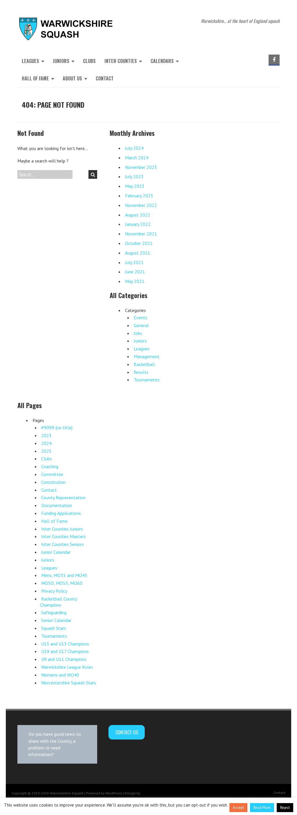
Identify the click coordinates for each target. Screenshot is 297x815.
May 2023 (134, 186)
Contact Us (126, 732)
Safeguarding (53, 612)
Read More (262, 807)
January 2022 (138, 224)
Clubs (89, 60)
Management (147, 356)
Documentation (56, 505)
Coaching (49, 466)
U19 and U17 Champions (65, 651)
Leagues (142, 348)
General (141, 325)
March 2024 (136, 158)
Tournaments (147, 380)
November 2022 (141, 205)
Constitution (53, 482)
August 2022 (137, 215)
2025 (46, 451)
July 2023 (134, 176)
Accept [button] (238, 807)
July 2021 (134, 262)
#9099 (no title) (57, 427)
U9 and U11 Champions (63, 659)
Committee (52, 474)
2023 (46, 435)
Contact (105, 78)
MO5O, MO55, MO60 (61, 583)
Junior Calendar (55, 552)
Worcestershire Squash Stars (68, 683)
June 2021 (135, 272)
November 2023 (141, 167)
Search (92, 174)
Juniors (140, 341)
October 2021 (139, 243)
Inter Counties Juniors (62, 529)
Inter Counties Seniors (62, 544)
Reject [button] (285, 807)
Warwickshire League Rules (67, 667)
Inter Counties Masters (63, 536)
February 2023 (139, 196)
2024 (46, 443)
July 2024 (134, 148)
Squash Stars (53, 628)
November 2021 (141, 234)
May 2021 (134, 281)
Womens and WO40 (60, 675)
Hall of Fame (54, 521)
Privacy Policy (54, 591)
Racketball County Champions (58, 602)
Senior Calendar (56, 620)
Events (140, 317)
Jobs (138, 333)
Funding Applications (61, 513)
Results (141, 372)
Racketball (144, 364)
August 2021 (137, 253)
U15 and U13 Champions (65, 644)
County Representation (63, 497)
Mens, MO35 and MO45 (64, 575)
